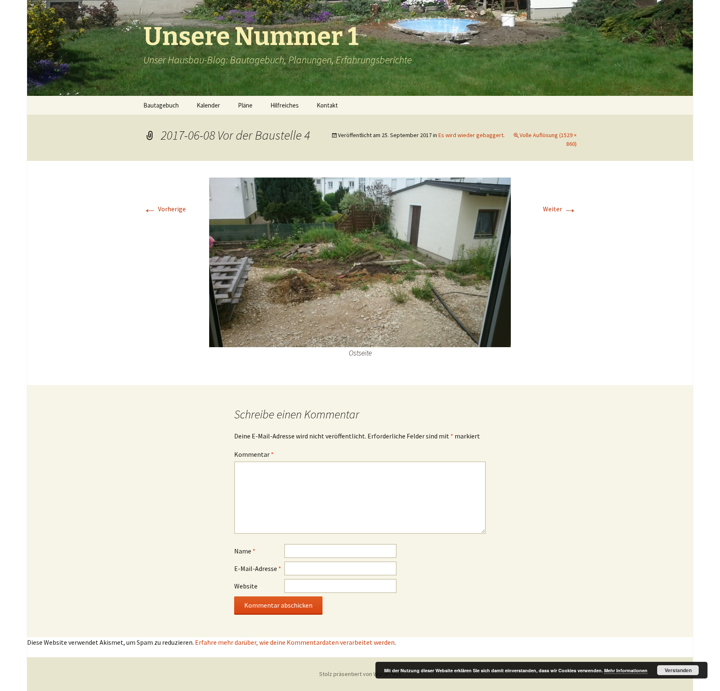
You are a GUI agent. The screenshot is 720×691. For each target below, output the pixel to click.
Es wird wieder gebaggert (470, 135)
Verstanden (678, 670)
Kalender (208, 105)
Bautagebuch (161, 105)
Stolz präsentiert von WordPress (360, 674)
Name (244, 551)
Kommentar (254, 454)
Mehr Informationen (626, 670)
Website (246, 586)
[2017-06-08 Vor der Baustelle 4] (360, 262)
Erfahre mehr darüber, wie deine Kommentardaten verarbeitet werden (295, 642)
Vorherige (164, 209)
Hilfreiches (284, 105)
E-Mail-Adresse (257, 568)
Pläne (245, 105)
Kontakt (327, 105)
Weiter (560, 209)
